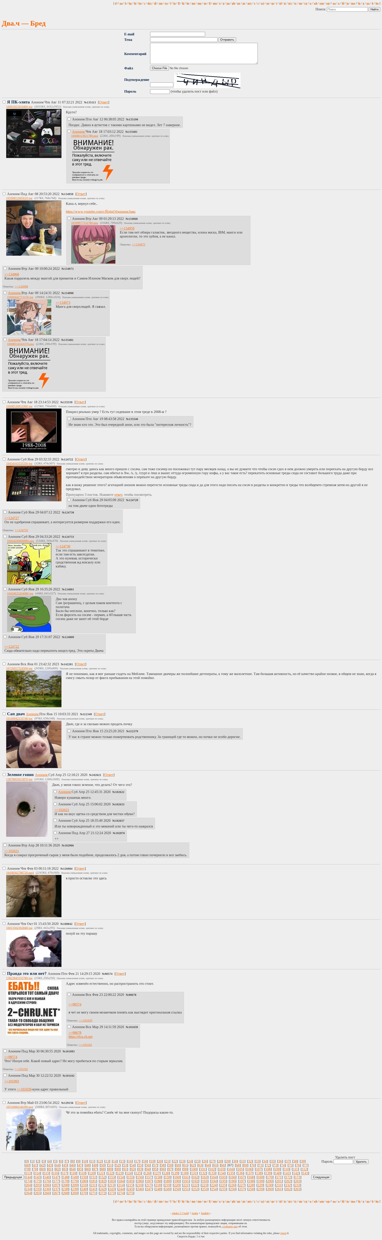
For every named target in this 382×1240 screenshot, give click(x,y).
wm (321, 3)
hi (183, 3)
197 (241, 1181)
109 (277, 1169)
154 (121, 1177)
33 (257, 1161)
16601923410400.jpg (19, 106)
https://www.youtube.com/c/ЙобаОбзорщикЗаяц (101, 211)
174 (28, 1181)
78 (27, 1169)
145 (37, 1177)
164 (214, 1177)
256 (232, 1189)
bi (135, 3)
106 (249, 1169)
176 (47, 1181)
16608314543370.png (20, 344)
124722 (68, 459)
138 (259, 1173)
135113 (91, 102)
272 (102, 1193)
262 (288, 1189)
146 (47, 1177)
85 (80, 1169)
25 (197, 1161)
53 (125, 1165)
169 (260, 1177)
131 (194, 1173)
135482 (68, 340)
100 (193, 1169)
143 (305, 1173)
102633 (119, 804)
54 (132, 1165)
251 (186, 1189)
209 (74, 1185)
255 (223, 1189)
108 (268, 1169)
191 (186, 1181)
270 (84, 1193)
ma (353, 3)
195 (223, 1181)
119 (82, 1173)
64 (208, 1165)
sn (267, 3)
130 (184, 1173)
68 (238, 1165)
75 (290, 1165)
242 (102, 1189)
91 (125, 1169)
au (121, 3)
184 (121, 1181)
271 (93, 1193)
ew (166, 3)
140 (277, 1173)
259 (260, 1189)
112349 (87, 714)
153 (112, 1177)
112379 (133, 731)
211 (93, 1185)
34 (265, 1161)
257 (241, 1189)
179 (74, 1181)
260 (269, 1189)
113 (28, 1173)
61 (185, 1165)
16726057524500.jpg (19, 668)
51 (110, 1165)
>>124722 (11, 647)
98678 (132, 995)
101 (203, 1169)
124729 (133, 500)
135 (231, 1173)
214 (121, 1185)
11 (92, 1161)
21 (167, 1161)
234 (28, 1189)
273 (112, 1193)
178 (65, 1181)
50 (102, 1165)
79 (35, 1169)
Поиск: (321, 9)
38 (295, 1161)
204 (28, 1185)
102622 (119, 792)
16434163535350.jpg (19, 463)
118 (73, 1173)
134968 (133, 219)
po (238, 3)
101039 (133, 1027)
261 (279, 1189)
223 (204, 1185)
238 (65, 1189)
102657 (119, 820)
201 (279, 1181)
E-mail (129, 34)
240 (84, 1189)
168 (251, 1177)
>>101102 (85, 1044)
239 (74, 1189)
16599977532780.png (84, 222)
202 (288, 1181)
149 (74, 1177)
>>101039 (85, 1020)
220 (176, 1185)
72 (268, 1165)
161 (186, 1177)
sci (262, 3)
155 (130, 1177)
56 (147, 1165)
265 (37, 1193)
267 (56, 1193)
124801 (69, 589)
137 (249, 1173)
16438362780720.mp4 (20, 872)
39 (302, 1161)
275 (130, 1193)
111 (295, 1169)
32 (250, 1161)
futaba (195, 1213)
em (160, 3)
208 (65, 1185)
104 (230, 1169)
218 (158, 1185)
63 (200, 1165)
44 (57, 1165)
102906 (69, 845)
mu (215, 3)
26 (205, 1161)
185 (130, 1181)
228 (251, 1185)
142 (296, 1173)
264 (28, 1193)
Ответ (103, 102)
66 (223, 1165)
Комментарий (135, 54)
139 (268, 1173)
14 (115, 1161)
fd (343, 3)
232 (288, 1185)
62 (193, 1165)
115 (46, 1173)
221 (186, 1185)
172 (288, 1177)
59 (170, 1165)
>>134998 (21, 286)
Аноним (45, 102)
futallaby (205, 1213)
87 (95, 1169)
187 (149, 1181)
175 (37, 1181)
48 (87, 1165)
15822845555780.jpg (19, 978)
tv (295, 3)
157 (149, 1177)
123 (119, 1173)
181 (93, 1181)
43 (50, 1165)
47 (80, 1165)
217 (148, 1185)
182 (102, 1181)
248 (158, 1189)
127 (156, 1173)
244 (121, 1189)
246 (139, 1189)
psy (250, 3)
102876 (120, 833)
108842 (68, 924)
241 (93, 1189)
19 (152, 1161)
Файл (128, 68)
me (193, 3)
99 (185, 1169)
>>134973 (138, 244)
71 (260, 1165)
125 (138, 1173)
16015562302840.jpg (19, 928)
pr (244, 3)
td (280, 3)
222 (195, 1185)
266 (47, 1193)
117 (64, 1173)
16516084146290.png (19, 1107)
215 (130, 1185)
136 (240, 1173)
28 (220, 1161)
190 (177, 1181)
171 (279, 1177)
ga (368, 3)
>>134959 (127, 228)
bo (140, 3)
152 (102, 1177)
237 (56, 1189)
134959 (68, 194)
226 (232, 1185)
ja (347, 3)
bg (130, 3)
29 (227, 1161)
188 (158, 1181)
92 (132, 1169)
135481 (133, 131)
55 (140, 1165)
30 (235, 1161)
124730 (69, 512)
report (283, 1233)
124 (129, 1173)
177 (56, 1181)
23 (182, 1161)
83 (65, 1169)
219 (167, 1185)
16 (130, 1161)
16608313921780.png (84, 135)
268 (65, 1193)
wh (315, 3)
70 (253, 1165)
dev (149, 3)
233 (297, 1185)
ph (233, 3)
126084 (68, 868)
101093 (70, 1051)
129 (175, 1173)
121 (101, 1173)
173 (297, 1177)
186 (139, 1181)
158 (158, 1177)
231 (278, 1185)
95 (155, 1169)
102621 (96, 775)
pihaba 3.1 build (180, 1213)
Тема (128, 40)
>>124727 (11, 518)
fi (210, 3)
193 (204, 1181)
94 (147, 1169)
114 (37, 1173)
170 (269, 1177)
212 (102, 1185)
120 (91, 1173)
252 (195, 1189)
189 (167, 1181)
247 (149, 1189)
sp (272, 3)
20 (160, 1161)
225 (223, 1185)
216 (139, 1185)
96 (162, 1169)
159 (167, 1177)
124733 (69, 536)
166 (232, 1177)
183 (112, 1181)
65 (215, 1165)
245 (130, 1189)
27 (212, 1161)
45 (65, 1165)
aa (334, 3)
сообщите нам (230, 1226)
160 (177, 1177)
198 (251, 1181)
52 (117, 1165)
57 (155, 1165)
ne (205, 3)
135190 (133, 119)
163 (204, 1177)
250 (177, 1189)
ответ (118, 494)
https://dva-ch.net (80, 1036)
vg (305, 3)
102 (212, 1169)
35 (272, 1161)
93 (140, 1169)
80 (42, 1169)
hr (188, 3)
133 (212, 1173)
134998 (69, 293)
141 (286, 1173)
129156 (68, 1103)
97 (170, 1169)
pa (228, 3)
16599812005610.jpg (19, 198)
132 (203, 1173)
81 (50, 1169)
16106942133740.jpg (19, 718)
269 (74, 1193)
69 (245, 1165)
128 (166, 1173)
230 (269, 1185)
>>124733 (21, 530)
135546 (133, 419)
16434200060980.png (20, 540)
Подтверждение (136, 80)
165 (223, 1177)
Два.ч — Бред (24, 23)
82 (57, 1169)
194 (214, 1181)
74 (283, 1165)
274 (121, 1193)
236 (47, 1189)
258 (251, 1189)
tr (285, 3)
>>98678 (75, 1033)
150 (84, 1177)
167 (241, 1177)
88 (102, 1169)
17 (137, 1161)
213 (111, 1185)
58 (162, 1165)
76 (298, 1165)
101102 (69, 1075)
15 (122, 1161)
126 (147, 1173)
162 (195, 1177)
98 (178, 1169)
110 (286, 1169)
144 (28, 1177)
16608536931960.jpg (19, 406)
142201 (68, 664)
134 (221, 1173)
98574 (109, 974)
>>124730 (63, 546)
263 (297, 1189)
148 (65, 1177)
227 (241, 1185)
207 (56, 1185)
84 (72, 1169)
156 (139, 1177)
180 (84, 1181)
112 (304, 1169)
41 (35, 1165)
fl (179, 3)
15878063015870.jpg (19, 779)
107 (258, 1169)
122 (110, 1173)
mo (200, 3)
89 (110, 1169)
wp (328, 3)
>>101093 (11, 1081)
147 (56, 1177)
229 (260, 1185)
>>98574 (75, 1004)
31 (242, 1161)
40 (27, 1165)
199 (260, 1181)
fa (174, 3)
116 (55, 1173)
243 (112, 1189)
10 (85, 1161)
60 (178, 1165)
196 (232, 1181)
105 (240, 1169)
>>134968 (11, 274)
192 (195, 1181)
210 (84, 1185)
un (300, 3)
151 (93, 1177)
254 (214, 1189)
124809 (69, 637)
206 (47, 1185)
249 (167, 1189)
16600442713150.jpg (20, 297)
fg (359, 3)
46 (72, 1165)
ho (377, 3)
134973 (69, 268)
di (155, 3)
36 (280, 1161)
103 (221, 1169)
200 (269, 1181)
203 (297, 1181)
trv (290, 3)
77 (305, 1165)
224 (213, 1185)
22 (175, 1161)
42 (42, 1165)
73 (275, 1165)
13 (107, 1161)
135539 (68, 402)
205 (37, 1185)
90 (117, 1169)
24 (190, 1161)
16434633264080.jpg (20, 593)
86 (87, 1169)
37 (287, 1161)
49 (95, 1165)
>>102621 (62, 810)
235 (37, 1189)
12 (99, 1161)
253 (204, 1189)
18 (145, 1161)
